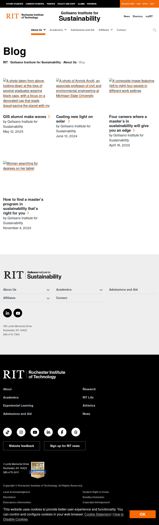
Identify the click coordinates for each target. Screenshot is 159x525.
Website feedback (21, 446)
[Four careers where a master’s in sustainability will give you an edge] (132, 94)
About (7, 389)
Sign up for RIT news (65, 446)
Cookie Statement (97, 514)
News (127, 16)
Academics (11, 397)
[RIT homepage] (24, 16)
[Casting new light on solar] (79, 94)
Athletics (89, 405)
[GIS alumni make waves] (26, 94)
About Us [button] (36, 30)
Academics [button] (56, 30)
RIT (5, 62)
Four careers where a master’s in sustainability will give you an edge (129, 123)
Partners (91, 3)
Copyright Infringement (96, 502)
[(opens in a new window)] (7, 313)
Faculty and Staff (66, 3)
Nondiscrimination (93, 497)
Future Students (14, 3)
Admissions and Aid (82, 30)
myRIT (149, 16)
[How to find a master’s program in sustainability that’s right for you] (26, 176)
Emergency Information (17, 502)
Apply (145, 3)
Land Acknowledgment (16, 492)
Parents (51, 3)
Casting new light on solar (74, 119)
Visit (138, 3)
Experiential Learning (18, 405)
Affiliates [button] (104, 30)
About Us (70, 62)
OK (143, 514)
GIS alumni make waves (24, 116)
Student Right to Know (96, 492)
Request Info (128, 3)
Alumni (81, 3)
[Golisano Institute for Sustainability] (33, 275)
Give (152, 3)
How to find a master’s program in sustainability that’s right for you (23, 206)
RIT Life (88, 397)
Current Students (35, 3)
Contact (121, 30)
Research (89, 389)
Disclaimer (9, 497)
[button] (154, 30)
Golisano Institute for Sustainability (35, 62)
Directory (138, 16)
